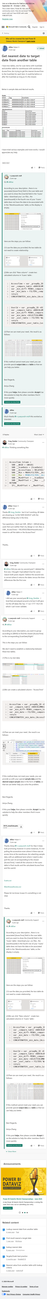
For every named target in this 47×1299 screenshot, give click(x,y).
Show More (12, 1151)
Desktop (6, 33)
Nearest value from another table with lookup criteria (24, 1266)
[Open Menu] (43, 33)
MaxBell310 (22, 1259)
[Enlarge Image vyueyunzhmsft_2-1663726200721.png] (23, 221)
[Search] (29, 27)
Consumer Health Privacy (31, 1294)
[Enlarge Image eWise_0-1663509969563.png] (23, 101)
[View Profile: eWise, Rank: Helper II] (5, 48)
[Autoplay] (20, 1212)
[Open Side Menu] (3, 27)
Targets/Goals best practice (16, 1256)
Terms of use (34, 1286)
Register (35, 27)
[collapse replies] (23, 439)
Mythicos (18, 1241)
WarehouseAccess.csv (12, 886)
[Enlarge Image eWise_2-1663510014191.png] (23, 133)
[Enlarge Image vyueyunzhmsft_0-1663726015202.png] (23, 261)
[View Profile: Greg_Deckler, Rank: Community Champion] (4, 442)
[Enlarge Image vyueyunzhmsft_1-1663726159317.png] (23, 348)
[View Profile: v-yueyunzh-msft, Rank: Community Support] (4, 619)
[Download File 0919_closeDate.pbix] (21, 826)
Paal (17, 1232)
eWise (11, 47)
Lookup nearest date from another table (22, 1229)
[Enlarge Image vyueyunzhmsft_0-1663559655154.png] (23, 666)
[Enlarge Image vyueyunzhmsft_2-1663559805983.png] (23, 752)
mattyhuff (19, 1270)
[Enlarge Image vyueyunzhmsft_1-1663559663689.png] (23, 679)
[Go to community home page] (16, 27)
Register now (7, 19)
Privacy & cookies (21, 1286)
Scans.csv (8, 880)
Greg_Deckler (12, 441)
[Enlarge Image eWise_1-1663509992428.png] (23, 118)
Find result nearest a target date (18, 1238)
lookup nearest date (14, 1247)
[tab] (22, 1212)
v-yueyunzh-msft (16, 176)
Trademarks (6, 1291)
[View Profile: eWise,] (6, 411)
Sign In (42, 27)
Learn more (30, 41)
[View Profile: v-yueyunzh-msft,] (6, 177)
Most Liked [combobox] (39, 434)
